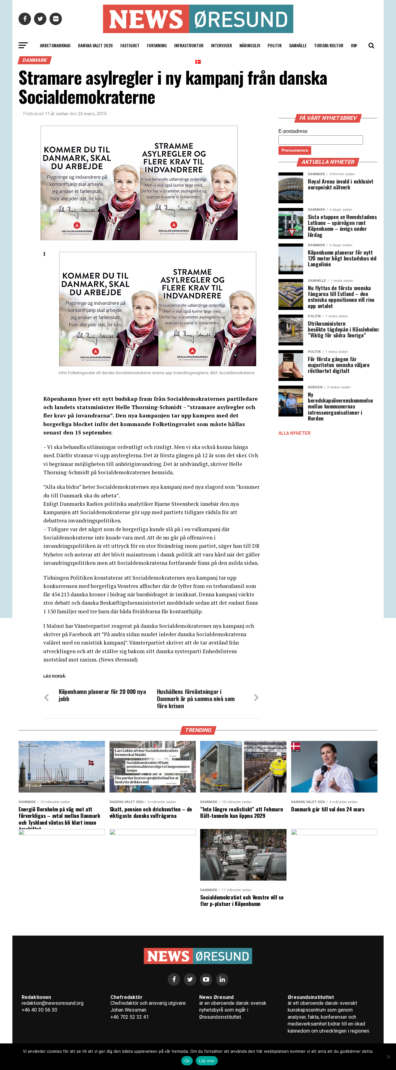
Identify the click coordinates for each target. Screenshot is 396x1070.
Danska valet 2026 (95, 45)
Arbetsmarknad (55, 45)
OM (353, 45)
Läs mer (207, 1060)
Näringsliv (249, 45)
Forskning (157, 45)
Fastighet (130, 45)
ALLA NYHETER (294, 433)
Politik (275, 45)
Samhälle (298, 45)
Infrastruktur (189, 45)
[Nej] (388, 1057)
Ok (187, 1060)
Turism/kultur (328, 45)
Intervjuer (221, 45)
